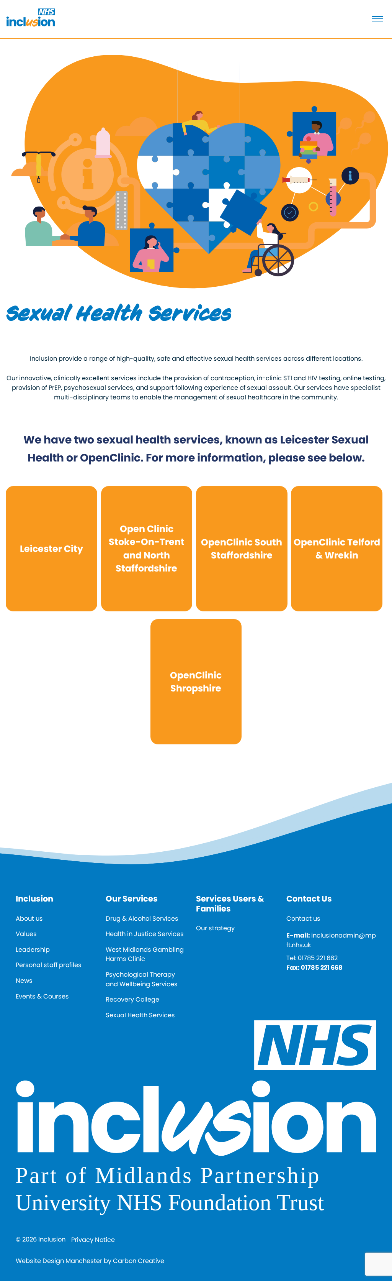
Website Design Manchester (59, 1260)
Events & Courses (42, 996)
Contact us (303, 918)
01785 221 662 (318, 958)
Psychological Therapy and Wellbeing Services (142, 979)
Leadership (33, 949)
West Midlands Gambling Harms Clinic (145, 954)
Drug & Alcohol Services (142, 918)
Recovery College (132, 999)
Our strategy (215, 928)
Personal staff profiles (49, 965)
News (24, 980)
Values (26, 934)
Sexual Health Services (140, 1015)
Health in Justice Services (145, 934)
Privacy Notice (93, 1239)
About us (29, 918)
